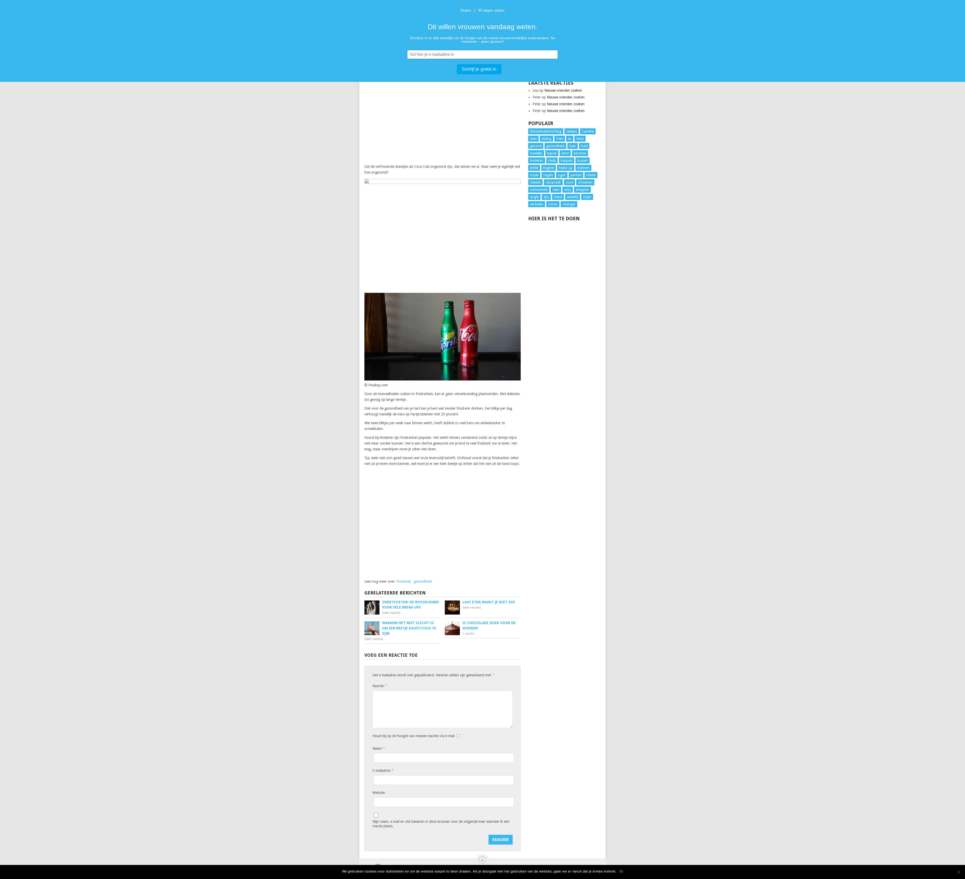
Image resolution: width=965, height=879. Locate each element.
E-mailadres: (382, 770)
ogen (562, 175)
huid (584, 146)
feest (580, 139)
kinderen (536, 160)
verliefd (572, 197)
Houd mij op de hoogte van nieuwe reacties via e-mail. (413, 736)
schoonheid (539, 190)
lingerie (548, 168)
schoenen (585, 182)
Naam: (378, 748)
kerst (565, 153)
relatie (591, 175)
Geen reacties (391, 613)
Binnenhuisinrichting (545, 131)
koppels (566, 160)
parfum (576, 175)
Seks (555, 190)
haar (572, 146)
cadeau (571, 131)
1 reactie (468, 633)
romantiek (553, 182)
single (534, 197)
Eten (559, 139)
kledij (552, 160)
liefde (534, 168)
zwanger (568, 204)
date (533, 139)
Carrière (588, 131)
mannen (583, 168)
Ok (621, 871)
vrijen (587, 197)
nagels (548, 175)
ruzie (569, 182)
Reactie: (379, 685)
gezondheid (423, 581)
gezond (536, 146)
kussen (582, 160)
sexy (567, 190)
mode (534, 175)
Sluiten (465, 10)
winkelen (536, 204)
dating (546, 139)
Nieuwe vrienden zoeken (563, 90)
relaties (535, 182)
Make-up (565, 168)
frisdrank (403, 581)
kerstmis (580, 153)
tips (546, 197)
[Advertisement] (442, 120)
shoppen (582, 190)
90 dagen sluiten (491, 10)
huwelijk (536, 153)
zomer (553, 204)
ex (569, 139)
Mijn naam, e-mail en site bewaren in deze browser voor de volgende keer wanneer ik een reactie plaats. (440, 823)
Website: (378, 793)
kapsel (552, 153)
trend (558, 197)
